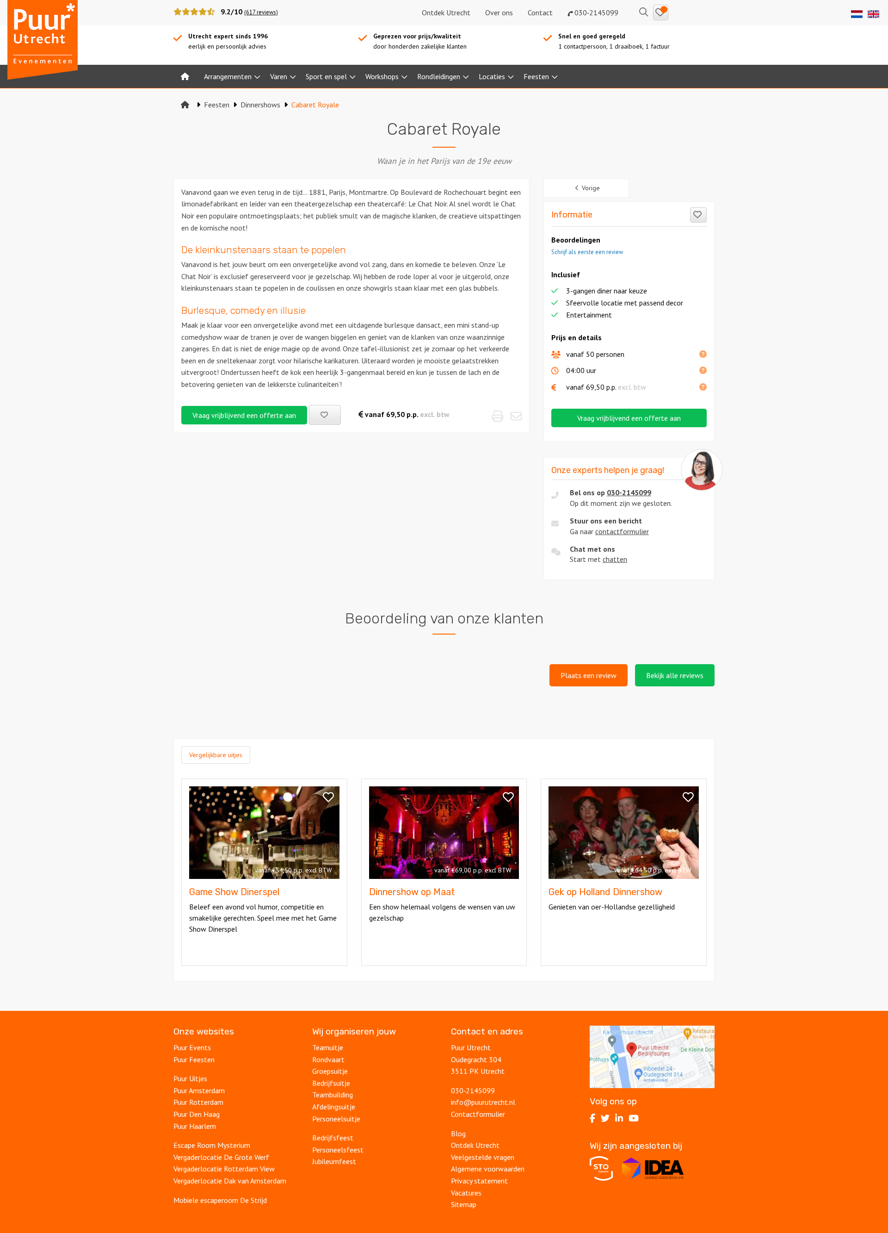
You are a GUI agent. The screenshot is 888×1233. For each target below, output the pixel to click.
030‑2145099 (595, 12)
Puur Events (192, 1047)
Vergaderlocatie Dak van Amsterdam (229, 1180)
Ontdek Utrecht (446, 12)
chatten (615, 559)
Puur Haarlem (194, 1126)
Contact (540, 12)
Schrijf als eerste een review (587, 252)
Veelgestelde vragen (482, 1157)
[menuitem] (185, 76)
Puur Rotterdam (198, 1102)
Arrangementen (228, 76)
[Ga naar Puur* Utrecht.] (185, 104)
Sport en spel (326, 76)
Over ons (499, 12)
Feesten (536, 76)
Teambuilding (332, 1094)
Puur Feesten (194, 1059)
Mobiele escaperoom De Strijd (220, 1200)
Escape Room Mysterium (211, 1145)
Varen (278, 76)
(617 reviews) (261, 12)
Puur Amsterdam (199, 1090)
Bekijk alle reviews (674, 675)
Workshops (382, 76)
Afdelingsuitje (333, 1106)
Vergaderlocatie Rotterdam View (224, 1168)
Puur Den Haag (196, 1114)
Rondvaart (328, 1059)
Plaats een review (589, 675)
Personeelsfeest (338, 1149)
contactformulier (622, 531)
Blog (458, 1133)
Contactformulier (478, 1114)
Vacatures (466, 1192)
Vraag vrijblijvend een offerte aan (244, 415)
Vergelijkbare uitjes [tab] (215, 755)
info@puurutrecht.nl (483, 1102)
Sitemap (463, 1204)
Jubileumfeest (334, 1161)
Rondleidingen (438, 76)
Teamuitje (327, 1047)
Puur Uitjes (190, 1078)
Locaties (492, 76)
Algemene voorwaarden (487, 1168)
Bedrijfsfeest (332, 1137)
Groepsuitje (330, 1071)
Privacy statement (479, 1180)
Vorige (591, 188)
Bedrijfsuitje (331, 1083)
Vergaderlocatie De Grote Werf (221, 1157)
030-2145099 (629, 492)
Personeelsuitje (336, 1118)
